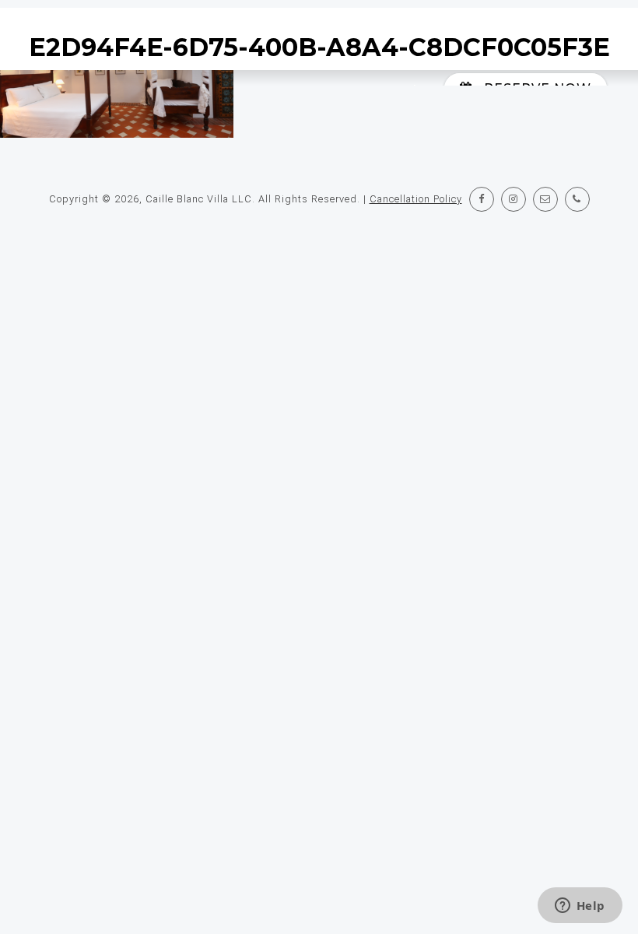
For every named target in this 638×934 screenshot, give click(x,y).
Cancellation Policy (416, 199)
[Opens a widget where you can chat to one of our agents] (579, 906)
